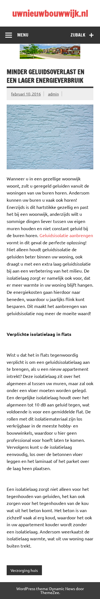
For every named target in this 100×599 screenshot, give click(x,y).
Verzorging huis (24, 570)
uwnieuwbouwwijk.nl (50, 13)
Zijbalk (78, 35)
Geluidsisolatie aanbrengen (66, 235)
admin (53, 93)
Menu (22, 35)
